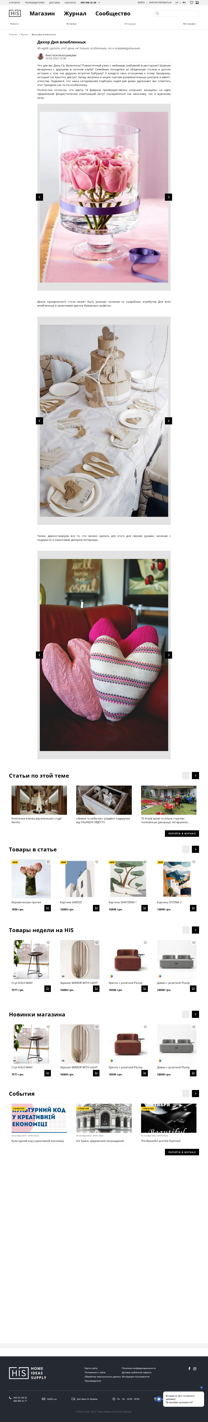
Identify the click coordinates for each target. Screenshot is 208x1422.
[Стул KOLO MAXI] (31, 959)
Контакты (70, 2)
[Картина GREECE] (79, 879)
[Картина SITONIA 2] (176, 879)
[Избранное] (192, 3)
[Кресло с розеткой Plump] (128, 959)
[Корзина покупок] (197, 3)
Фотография (189, 23)
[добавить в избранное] (48, 862)
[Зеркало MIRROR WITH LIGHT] (79, 959)
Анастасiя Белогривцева (61, 55)
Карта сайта (91, 1368)
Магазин (42, 13)
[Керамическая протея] (31, 879)
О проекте (14, 2)
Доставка (54, 2)
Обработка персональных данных (103, 1376)
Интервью (71, 23)
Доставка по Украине (87, 1399)
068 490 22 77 (20, 1401)
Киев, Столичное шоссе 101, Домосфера (179, 1399)
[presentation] (185, 775)
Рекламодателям (35, 2)
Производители (93, 1381)
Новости (14, 23)
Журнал (75, 13)
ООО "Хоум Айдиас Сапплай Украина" (111, 1411)
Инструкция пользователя (136, 1376)
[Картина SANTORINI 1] (128, 879)
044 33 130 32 (20, 1398)
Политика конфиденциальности (139, 1368)
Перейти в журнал (182, 833)
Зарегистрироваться (160, 2)
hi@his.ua (52, 1399)
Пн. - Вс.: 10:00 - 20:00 (128, 1399)
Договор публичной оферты (136, 1372)
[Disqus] (104, 1200)
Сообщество (112, 13)
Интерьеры (130, 23)
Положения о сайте (95, 1372)
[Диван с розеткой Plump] (176, 959)
